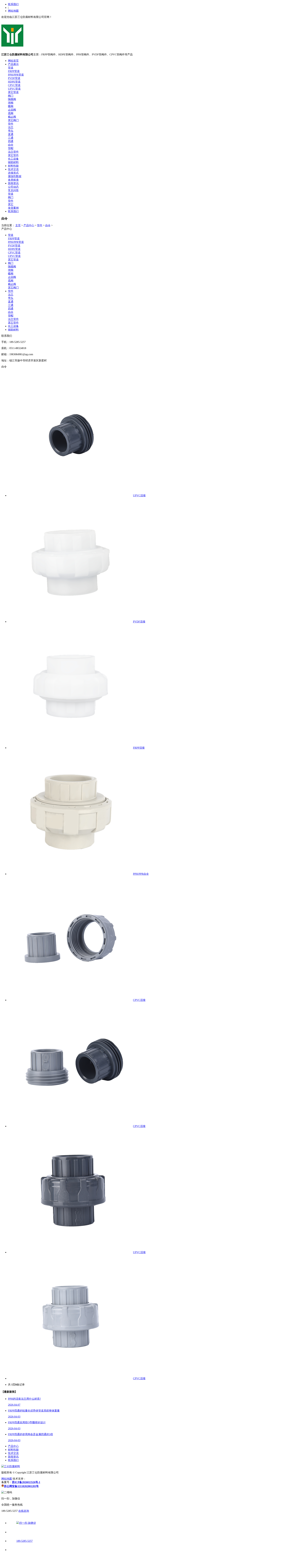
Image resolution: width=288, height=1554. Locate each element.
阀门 (10, 95)
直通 (10, 134)
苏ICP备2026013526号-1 (26, 1482)
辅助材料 (13, 162)
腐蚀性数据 (14, 176)
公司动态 (13, 186)
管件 (10, 123)
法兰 (10, 127)
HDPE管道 (14, 81)
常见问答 (13, 190)
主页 (18, 225)
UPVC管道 (14, 88)
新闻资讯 (13, 183)
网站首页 (13, 60)
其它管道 (13, 92)
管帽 (10, 148)
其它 (10, 204)
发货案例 (13, 207)
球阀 (10, 102)
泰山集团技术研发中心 (39, 1478)
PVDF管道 (14, 78)
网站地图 (13, 10)
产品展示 (13, 64)
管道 (10, 67)
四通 (10, 141)
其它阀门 (13, 120)
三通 (10, 137)
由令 (10, 144)
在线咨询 (23, 1510)
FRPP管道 (14, 71)
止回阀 (12, 109)
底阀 (10, 113)
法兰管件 (13, 151)
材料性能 (13, 165)
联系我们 (13, 4)
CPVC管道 (14, 85)
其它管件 (13, 155)
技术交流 (13, 169)
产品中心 (29, 225)
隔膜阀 (12, 99)
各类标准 (13, 179)
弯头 (10, 130)
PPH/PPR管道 (16, 74)
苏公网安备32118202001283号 (21, 1486)
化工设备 (13, 158)
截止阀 (12, 116)
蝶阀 (10, 106)
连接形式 (13, 172)
